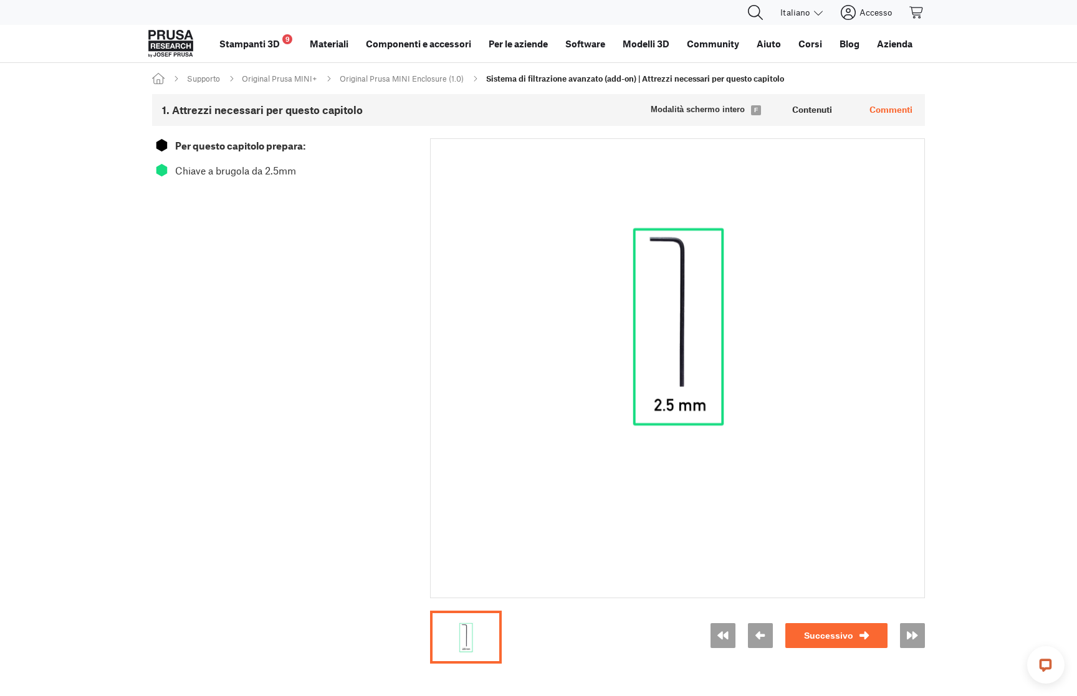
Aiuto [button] (769, 43)
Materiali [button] (329, 43)
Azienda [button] (894, 43)
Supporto (203, 78)
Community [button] (713, 43)
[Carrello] (916, 12)
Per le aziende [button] (518, 43)
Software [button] (585, 43)
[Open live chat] (1046, 665)
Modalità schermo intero (698, 109)
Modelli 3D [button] (646, 43)
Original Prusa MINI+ (279, 78)
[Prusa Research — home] (171, 43)
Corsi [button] (810, 43)
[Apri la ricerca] (755, 12)
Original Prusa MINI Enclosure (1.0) (402, 78)
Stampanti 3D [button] (254, 42)
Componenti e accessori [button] (418, 43)
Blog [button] (849, 43)
